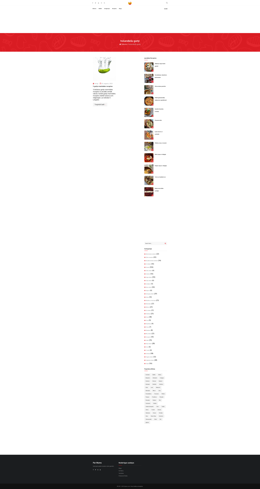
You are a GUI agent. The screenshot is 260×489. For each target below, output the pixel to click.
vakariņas (148, 412)
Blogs (120, 8)
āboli (155, 419)
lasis (152, 387)
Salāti (147, 340)
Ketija (96, 83)
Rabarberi (148, 330)
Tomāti (148, 350)
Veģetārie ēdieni (150, 360)
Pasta (147, 317)
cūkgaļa (162, 377)
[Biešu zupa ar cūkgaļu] (148, 157)
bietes (159, 374)
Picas (147, 320)
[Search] (167, 3)
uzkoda (159, 409)
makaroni (158, 387)
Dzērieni (148, 274)
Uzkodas (148, 353)
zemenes (161, 416)
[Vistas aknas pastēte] (148, 89)
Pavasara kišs (158, 120)
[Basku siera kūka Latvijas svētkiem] (148, 191)
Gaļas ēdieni (149, 277)
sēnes (147, 409)
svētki (163, 406)
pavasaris (156, 393)
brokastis (155, 377)
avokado (148, 374)
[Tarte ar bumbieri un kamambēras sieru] (148, 180)
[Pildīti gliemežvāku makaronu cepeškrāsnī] (148, 101)
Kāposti (148, 290)
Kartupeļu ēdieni (150, 294)
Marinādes (148, 303)
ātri (160, 419)
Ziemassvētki (148, 419)
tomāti (153, 409)
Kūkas (147, 297)
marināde (148, 390)
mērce (154, 390)
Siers (147, 347)
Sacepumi (148, 337)
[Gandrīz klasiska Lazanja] (148, 112)
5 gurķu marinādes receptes (103, 86)
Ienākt (166, 8)
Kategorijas (107, 8)
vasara (154, 412)
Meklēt (100, 8)
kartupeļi (148, 384)
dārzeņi (154, 381)
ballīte (154, 374)
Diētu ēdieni (149, 270)
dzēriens (148, 381)
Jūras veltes (148, 287)
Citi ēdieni (148, 264)
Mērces (148, 307)
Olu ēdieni (148, 310)
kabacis (160, 381)
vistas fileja (153, 416)
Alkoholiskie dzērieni (151, 254)
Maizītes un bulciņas (151, 300)
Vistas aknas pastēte (160, 86)
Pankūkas (148, 313)
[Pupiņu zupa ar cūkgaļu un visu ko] (148, 169)
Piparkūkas (148, 323)
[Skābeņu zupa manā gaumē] (148, 67)
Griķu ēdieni (149, 280)
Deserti (148, 267)
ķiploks (147, 422)
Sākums (94, 8)
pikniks (163, 393)
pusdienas (154, 397)
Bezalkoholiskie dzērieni (152, 260)
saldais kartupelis (149, 406)
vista (147, 416)
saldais (154, 403)
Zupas (147, 363)
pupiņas (147, 397)
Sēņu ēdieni (149, 343)
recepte (161, 397)
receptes (148, 400)
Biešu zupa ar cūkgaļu (160, 154)
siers (158, 406)
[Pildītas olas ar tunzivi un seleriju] (148, 146)
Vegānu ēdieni (149, 357)
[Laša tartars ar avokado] (148, 135)
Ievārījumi (148, 284)
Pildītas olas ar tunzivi (160, 143)
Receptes (114, 8)
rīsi (160, 400)
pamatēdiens (148, 393)
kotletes (161, 384)
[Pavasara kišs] (148, 123)
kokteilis (154, 384)
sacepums (148, 403)
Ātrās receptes (149, 257)
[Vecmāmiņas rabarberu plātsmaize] (148, 78)
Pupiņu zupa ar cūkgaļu (161, 165)
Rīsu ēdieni (148, 333)
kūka (147, 387)
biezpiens (148, 377)
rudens (154, 400)
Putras (147, 327)
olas (160, 390)
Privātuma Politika (123, 476)
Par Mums (121, 470)
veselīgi (160, 412)
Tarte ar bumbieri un (160, 177)
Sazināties (121, 473)
